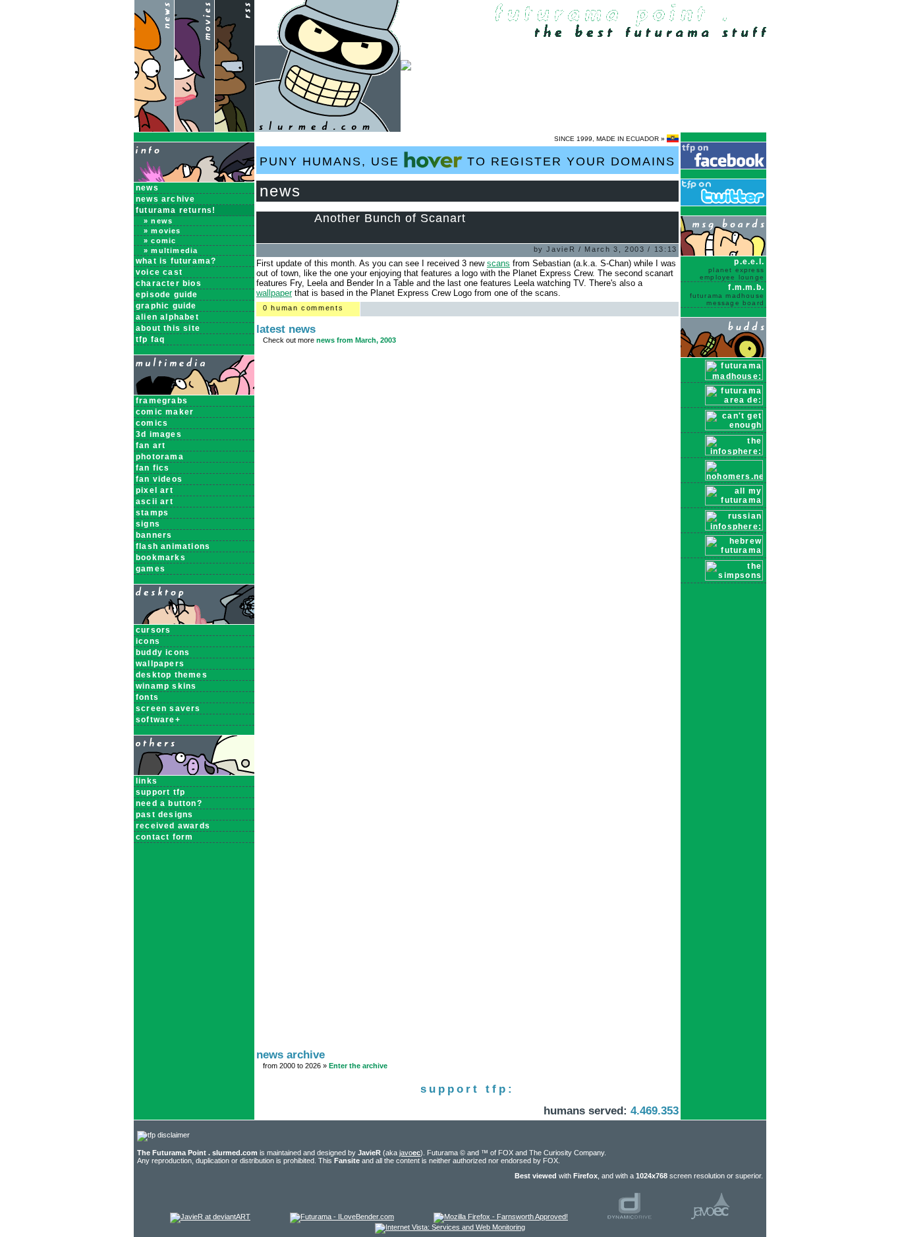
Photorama (160, 456)
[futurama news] (154, 129)
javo (409, 1153)
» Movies (162, 231)
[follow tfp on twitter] (723, 203)
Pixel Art (154, 490)
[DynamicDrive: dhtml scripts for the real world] (629, 1217)
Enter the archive (358, 1066)
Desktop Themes (172, 674)
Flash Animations (173, 546)
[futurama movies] (194, 129)
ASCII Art (154, 501)
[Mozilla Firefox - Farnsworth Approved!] (501, 1217)
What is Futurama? (176, 261)
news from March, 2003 (356, 340)
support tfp (160, 792)
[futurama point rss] (234, 129)
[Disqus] (467, 528)
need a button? (169, 803)
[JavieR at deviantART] (210, 1217)
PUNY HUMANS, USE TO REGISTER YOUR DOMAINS (467, 161)
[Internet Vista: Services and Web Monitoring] (450, 1227)
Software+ (158, 719)
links (146, 781)
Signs (148, 524)
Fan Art (150, 445)
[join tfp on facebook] (723, 166)
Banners (154, 535)
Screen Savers (168, 708)
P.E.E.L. (732, 269)
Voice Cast (159, 272)
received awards (173, 825)
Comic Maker (165, 412)
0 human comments (303, 308)
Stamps (152, 512)
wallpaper (274, 293)
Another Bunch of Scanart (390, 218)
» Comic (160, 241)
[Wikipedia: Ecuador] (673, 138)
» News (158, 221)
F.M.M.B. (727, 294)
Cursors (153, 630)
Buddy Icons (163, 652)
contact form (164, 837)
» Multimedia (171, 250)
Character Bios (169, 283)
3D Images (159, 434)
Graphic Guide (166, 305)
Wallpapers (160, 663)
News (147, 187)
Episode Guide (167, 294)
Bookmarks (161, 557)
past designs (164, 814)
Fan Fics (153, 468)
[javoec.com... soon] (710, 1217)
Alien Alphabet (167, 317)
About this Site (168, 328)
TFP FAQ (150, 339)
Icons (148, 641)
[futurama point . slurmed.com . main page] (328, 129)
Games (150, 568)
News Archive (165, 199)
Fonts (147, 697)
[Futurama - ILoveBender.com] (342, 1217)
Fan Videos (159, 479)
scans (498, 263)
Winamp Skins (166, 686)
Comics (152, 423)
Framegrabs (162, 400)
